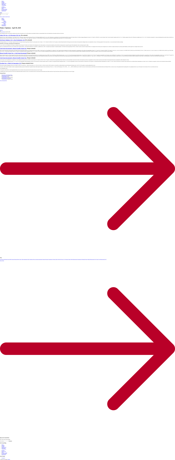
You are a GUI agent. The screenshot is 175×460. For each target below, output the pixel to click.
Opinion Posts (4, 7)
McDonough (6, 259)
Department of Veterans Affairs (53, 259)
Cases (4, 20)
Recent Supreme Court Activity (6, 78)
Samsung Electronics (45, 259)
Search (1, 12)
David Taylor (3, 31)
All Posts (3, 6)
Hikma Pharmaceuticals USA (92, 259)
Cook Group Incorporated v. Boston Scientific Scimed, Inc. (13, 48)
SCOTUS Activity (4, 9)
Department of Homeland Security (82, 259)
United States (2, 259)
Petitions (5, 21)
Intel (60, 259)
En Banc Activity (4, 453)
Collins (22, 259)
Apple (9, 259)
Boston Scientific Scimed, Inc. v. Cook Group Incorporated (13, 53)
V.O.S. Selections (65, 259)
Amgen (97, 259)
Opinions (1, 30)
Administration (4, 5)
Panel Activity (4, 10)
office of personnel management (37, 259)
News (3, 8)
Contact (6, 16)
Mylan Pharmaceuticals (74, 259)
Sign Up (8, 16)
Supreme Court (4, 3)
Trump (62, 259)
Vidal (58, 259)
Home (3, 1)
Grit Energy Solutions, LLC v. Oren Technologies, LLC (12, 40)
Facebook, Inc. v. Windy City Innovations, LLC (10, 63)
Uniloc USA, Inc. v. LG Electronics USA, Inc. (10, 35)
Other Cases (3, 4)
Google (20, 259)
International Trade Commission (28, 259)
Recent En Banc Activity (5, 76)
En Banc (3, 2)
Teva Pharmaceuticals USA (102, 259)
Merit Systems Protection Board (14, 259)
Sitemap (3, 16)
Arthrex (69, 259)
